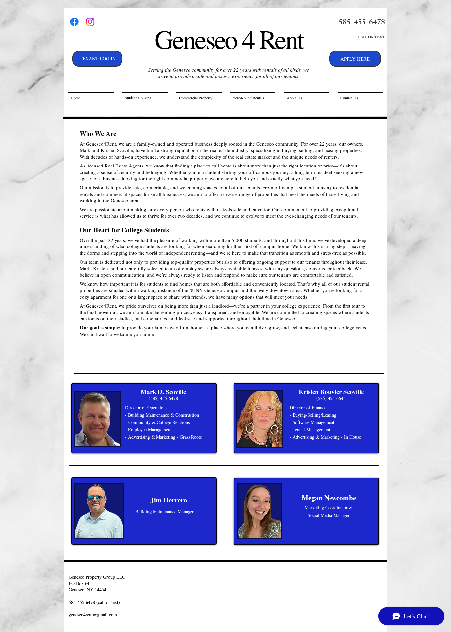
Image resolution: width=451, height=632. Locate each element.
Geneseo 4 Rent (229, 38)
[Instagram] (90, 21)
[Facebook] (74, 21)
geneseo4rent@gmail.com (93, 615)
